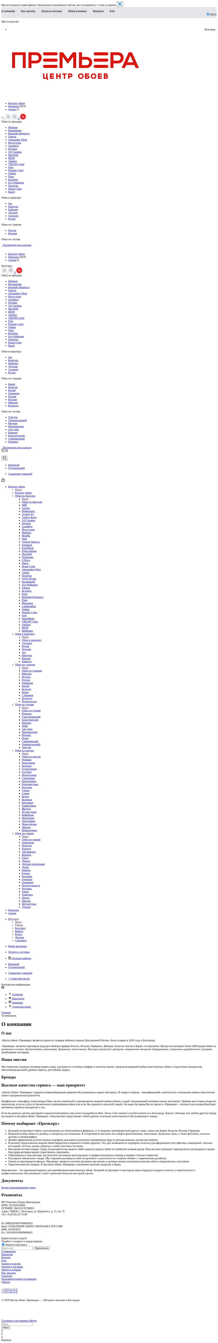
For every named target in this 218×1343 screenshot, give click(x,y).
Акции (12, 109)
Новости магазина (16, 1244)
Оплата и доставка (51, 11)
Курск (18, 934)
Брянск (19, 931)
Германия (13, 393)
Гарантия (6, 1275)
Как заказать (28, 11)
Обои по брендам (32, 502)
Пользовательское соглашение (18, 1279)
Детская (12, 212)
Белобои (13, 179)
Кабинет (13, 209)
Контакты (98, 11)
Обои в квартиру (32, 640)
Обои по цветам (31, 756)
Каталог (6, 1257)
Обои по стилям (31, 710)
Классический (16, 435)
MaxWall (13, 155)
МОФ (11, 158)
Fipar (11, 176)
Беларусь (13, 405)
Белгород (20, 928)
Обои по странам (32, 670)
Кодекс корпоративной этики (18, 1187)
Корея (11, 384)
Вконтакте (18, 998)
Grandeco (13, 145)
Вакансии (7, 1254)
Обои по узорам (31, 839)
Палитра (13, 185)
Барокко (13, 432)
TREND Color (16, 164)
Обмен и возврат (77, 11)
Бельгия (12, 387)
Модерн (12, 423)
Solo (10, 167)
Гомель (12, 136)
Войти (213, 14)
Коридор (13, 206)
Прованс (13, 441)
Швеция (13, 402)
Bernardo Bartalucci (19, 133)
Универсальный (17, 420)
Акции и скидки (11, 1263)
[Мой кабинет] (3, 480)
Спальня (13, 215)
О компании (8, 11)
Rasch (11, 191)
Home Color (15, 188)
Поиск (6, 1327)
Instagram (17, 1002)
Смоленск (21, 940)
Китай (11, 390)
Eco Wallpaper (16, 182)
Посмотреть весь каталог (16, 245)
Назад (18, 489)
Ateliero (12, 161)
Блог (112, 11)
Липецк (19, 937)
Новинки (14, 106)
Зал (10, 203)
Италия (12, 233)
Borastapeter (15, 130)
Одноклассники (21, 1006)
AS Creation (15, 152)
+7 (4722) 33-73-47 (9, 1289)
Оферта (5, 1282)
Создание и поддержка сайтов (19, 1320)
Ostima (12, 173)
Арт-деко (13, 429)
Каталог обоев (16, 103)
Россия (12, 230)
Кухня (11, 218)
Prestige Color (16, 170)
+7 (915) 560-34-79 (9, 1292)
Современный (16, 438)
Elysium (12, 148)
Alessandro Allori (17, 139)
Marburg (13, 127)
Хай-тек (13, 417)
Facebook (17, 994)
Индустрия (14, 142)
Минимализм (16, 426)
